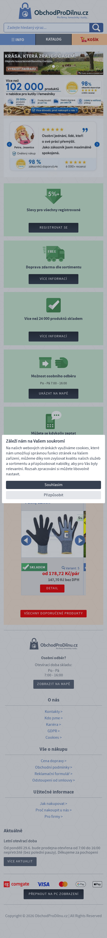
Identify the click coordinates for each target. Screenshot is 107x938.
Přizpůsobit (53, 495)
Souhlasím (53, 484)
